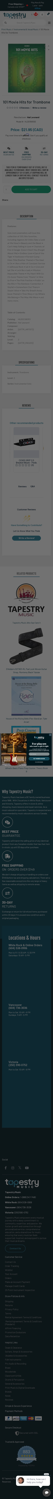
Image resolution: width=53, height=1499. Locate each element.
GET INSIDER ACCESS (39, 758)
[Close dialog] (50, 735)
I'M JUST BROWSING (39, 762)
